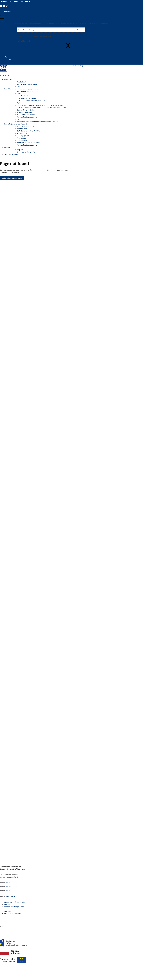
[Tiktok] (17, 930)
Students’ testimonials (26, 152)
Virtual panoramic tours (14, 914)
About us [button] (8, 79)
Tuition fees (25, 96)
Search (7, 21)
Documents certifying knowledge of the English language (40, 105)
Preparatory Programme (14, 907)
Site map (7, 911)
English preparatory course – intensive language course (43, 108)
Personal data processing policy (29, 117)
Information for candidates (27, 91)
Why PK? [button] (7, 147)
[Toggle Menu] (2, 17)
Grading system (23, 136)
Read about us (22, 82)
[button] (5, 76)
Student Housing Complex (15, 902)
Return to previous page (12, 178)
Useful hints (21, 94)
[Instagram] (7, 930)
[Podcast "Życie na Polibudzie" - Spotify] (23, 930)
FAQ (18, 119)
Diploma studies (23, 103)
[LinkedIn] (10, 930)
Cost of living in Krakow (26, 110)
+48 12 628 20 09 (12, 887)
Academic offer (23, 129)
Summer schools (11, 154)
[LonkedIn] (7, 6)
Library (7, 904)
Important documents (26, 115)
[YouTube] (4, 6)
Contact (7, 11)
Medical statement (28, 98)
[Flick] (13, 930)
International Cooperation (27, 84)
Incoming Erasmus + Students (29, 143)
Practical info (22, 140)
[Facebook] (1, 6)
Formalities (21, 138)
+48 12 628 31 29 (12, 891)
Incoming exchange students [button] (16, 124)
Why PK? (20, 150)
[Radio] (20, 930)
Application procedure (26, 126)
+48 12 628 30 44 (13, 883)
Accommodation (23, 133)
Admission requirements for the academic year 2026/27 (39, 122)
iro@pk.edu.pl (11, 896)
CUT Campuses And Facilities (33, 101)
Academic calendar (24, 112)
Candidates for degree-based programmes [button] (21, 89)
